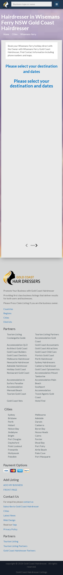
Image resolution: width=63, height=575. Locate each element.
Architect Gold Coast (17, 348)
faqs (15, 524)
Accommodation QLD (17, 345)
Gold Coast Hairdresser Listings (31, 572)
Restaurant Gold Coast (18, 372)
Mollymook (13, 453)
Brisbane (12, 418)
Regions (7, 313)
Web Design (9, 520)
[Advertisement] (31, 212)
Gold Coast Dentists (17, 355)
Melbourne (40, 414)
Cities (15, 34)
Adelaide (39, 418)
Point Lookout (15, 446)
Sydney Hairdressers (45, 362)
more (33, 245)
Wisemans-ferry (28, 34)
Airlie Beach (41, 449)
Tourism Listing (14, 334)
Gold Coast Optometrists (47, 369)
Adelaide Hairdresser (17, 366)
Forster (38, 439)
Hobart (11, 425)
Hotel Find (40, 400)
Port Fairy (40, 446)
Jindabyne (13, 432)
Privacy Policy (10, 529)
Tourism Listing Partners (47, 334)
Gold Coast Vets (15, 400)
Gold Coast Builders (16, 352)
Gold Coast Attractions (46, 348)
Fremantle (13, 449)
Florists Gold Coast (44, 355)
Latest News (9, 515)
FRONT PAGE (10, 489)
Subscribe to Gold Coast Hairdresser (21, 506)
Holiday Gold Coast (16, 369)
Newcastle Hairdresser (18, 362)
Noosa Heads (41, 432)
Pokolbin (12, 456)
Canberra (39, 425)
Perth (10, 421)
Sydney (11, 414)
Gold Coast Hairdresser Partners (19, 550)
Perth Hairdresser (44, 359)
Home (6, 34)
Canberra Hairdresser (45, 366)
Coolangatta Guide (16, 338)
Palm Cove (40, 453)
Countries (8, 309)
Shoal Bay (40, 442)
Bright (11, 435)
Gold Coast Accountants (47, 345)
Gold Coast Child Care (46, 352)
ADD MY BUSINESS (13, 485)
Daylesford (13, 442)
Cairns (38, 435)
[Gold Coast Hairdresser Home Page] (21, 279)
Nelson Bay (13, 428)
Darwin (38, 421)
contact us (28, 501)
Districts (7, 322)
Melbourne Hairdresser (18, 359)
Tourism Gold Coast (16, 393)
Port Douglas (14, 439)
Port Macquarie (42, 456)
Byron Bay (40, 428)
